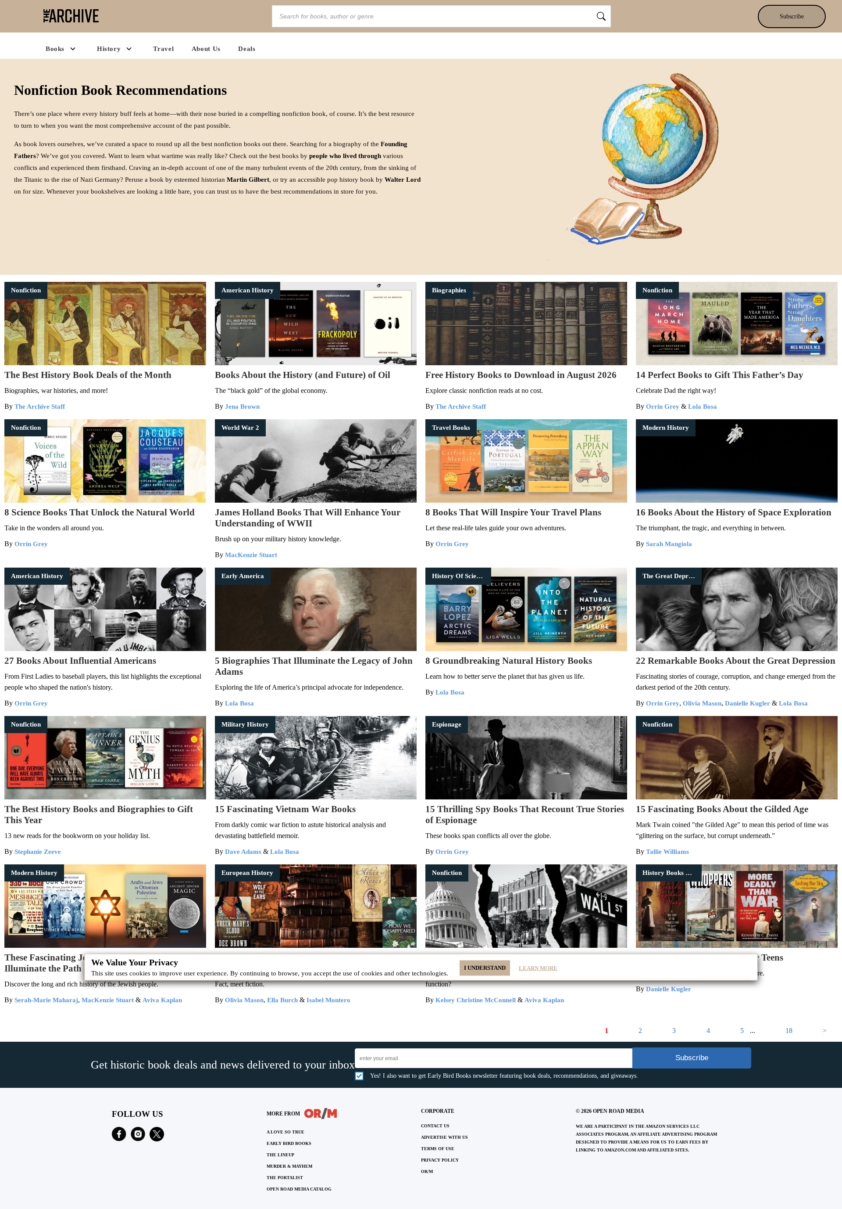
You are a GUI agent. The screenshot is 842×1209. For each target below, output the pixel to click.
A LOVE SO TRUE (285, 1132)
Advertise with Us (444, 1137)
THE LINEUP (280, 1154)
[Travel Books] (526, 500)
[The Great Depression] (737, 648)
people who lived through (345, 155)
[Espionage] (526, 797)
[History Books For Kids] (737, 945)
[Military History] (316, 797)
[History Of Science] (526, 648)
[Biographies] (526, 363)
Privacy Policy (440, 1160)
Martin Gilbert (248, 179)
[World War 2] (316, 500)
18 (788, 1030)
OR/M (427, 1171)
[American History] (316, 363)
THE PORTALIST (285, 1177)
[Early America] (316, 648)
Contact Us (435, 1125)
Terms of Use (437, 1148)
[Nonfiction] (105, 363)
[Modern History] (737, 500)
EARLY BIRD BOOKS (289, 1143)
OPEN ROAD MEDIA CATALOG (299, 1189)
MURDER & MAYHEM (289, 1166)
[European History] (316, 945)
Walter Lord (403, 179)
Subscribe (792, 16)
